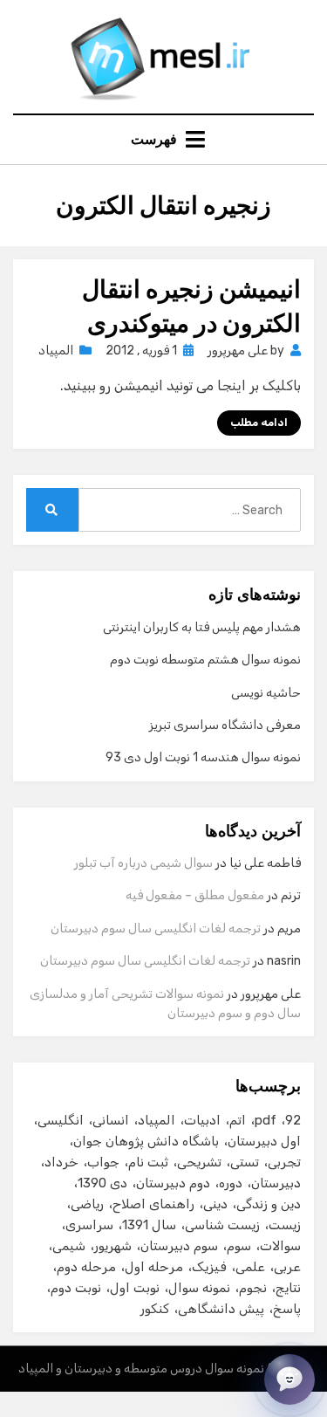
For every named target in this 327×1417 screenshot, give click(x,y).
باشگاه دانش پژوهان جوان (146, 1141)
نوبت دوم (76, 1288)
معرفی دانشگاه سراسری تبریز (225, 725)
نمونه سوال (199, 1288)
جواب (103, 1162)
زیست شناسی (222, 1225)
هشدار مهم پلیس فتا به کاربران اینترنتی (202, 627)
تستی (244, 1162)
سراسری (89, 1225)
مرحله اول (154, 1267)
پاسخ (287, 1309)
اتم (237, 1120)
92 (293, 1120)
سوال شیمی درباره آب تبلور (143, 863)
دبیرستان (276, 1183)
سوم (239, 1246)
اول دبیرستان (264, 1141)
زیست (285, 1225)
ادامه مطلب (259, 422)
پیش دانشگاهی (221, 1309)
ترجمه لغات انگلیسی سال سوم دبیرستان (156, 928)
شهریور (113, 1246)
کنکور (154, 1309)
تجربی (284, 1162)
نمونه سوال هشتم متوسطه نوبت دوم (205, 659)
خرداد (61, 1162)
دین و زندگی (268, 1204)
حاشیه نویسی (266, 692)
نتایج (288, 1288)
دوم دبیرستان (173, 1183)
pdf (265, 1120)
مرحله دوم (86, 1267)
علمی (250, 1267)
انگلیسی (60, 1120)
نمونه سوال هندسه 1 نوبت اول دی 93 (203, 757)
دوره (230, 1183)
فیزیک (209, 1267)
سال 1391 (149, 1225)
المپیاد (55, 350)
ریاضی (87, 1204)
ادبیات (202, 1120)
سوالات (280, 1246)
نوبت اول (135, 1288)
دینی (215, 1204)
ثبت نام (148, 1162)
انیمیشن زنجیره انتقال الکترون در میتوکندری (191, 306)
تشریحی (199, 1162)
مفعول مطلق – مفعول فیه (195, 895)
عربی (287, 1267)
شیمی (68, 1246)
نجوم (253, 1288)
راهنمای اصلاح (153, 1204)
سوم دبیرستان (179, 1246)
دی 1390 (102, 1183)
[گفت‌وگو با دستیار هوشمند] (289, 1379)
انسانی (110, 1120)
